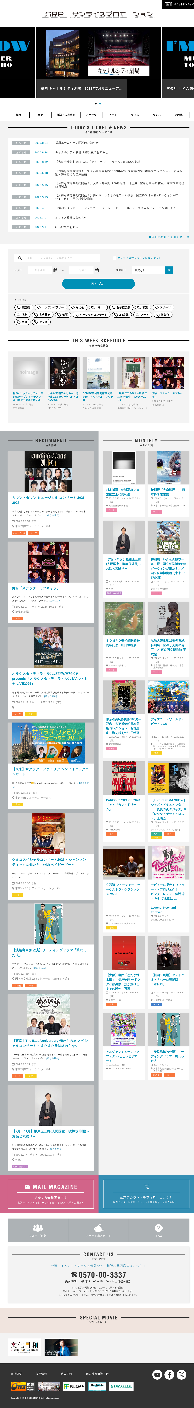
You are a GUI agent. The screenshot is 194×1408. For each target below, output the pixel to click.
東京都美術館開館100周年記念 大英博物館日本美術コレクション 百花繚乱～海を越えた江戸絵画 (123, 726)
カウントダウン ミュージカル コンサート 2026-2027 (49, 500)
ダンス (157, 114)
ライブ (34, 533)
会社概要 (16, 1373)
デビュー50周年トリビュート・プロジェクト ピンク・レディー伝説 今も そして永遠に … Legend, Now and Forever (168, 898)
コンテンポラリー (53, 307)
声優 (24, 322)
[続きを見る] (53, 515)
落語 (65, 314)
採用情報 (41, 1373)
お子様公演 (123, 307)
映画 (169, 834)
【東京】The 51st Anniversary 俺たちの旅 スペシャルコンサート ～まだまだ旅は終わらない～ (50, 1043)
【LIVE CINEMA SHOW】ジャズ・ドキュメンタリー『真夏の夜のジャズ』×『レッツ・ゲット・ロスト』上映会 (168, 809)
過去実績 (66, 1373)
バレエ (100, 307)
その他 (178, 114)
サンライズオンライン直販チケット (139, 257)
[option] (98, 62)
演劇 (24, 314)
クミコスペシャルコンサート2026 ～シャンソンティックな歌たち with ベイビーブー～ (49, 862)
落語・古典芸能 (66, 114)
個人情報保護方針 (97, 1373)
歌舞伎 (165, 314)
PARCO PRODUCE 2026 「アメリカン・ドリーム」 (123, 804)
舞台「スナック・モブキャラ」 (36, 588)
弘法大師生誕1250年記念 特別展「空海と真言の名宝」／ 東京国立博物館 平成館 (168, 647)
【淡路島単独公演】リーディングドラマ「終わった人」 (49, 952)
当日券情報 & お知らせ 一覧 (170, 237)
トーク (18, 1076)
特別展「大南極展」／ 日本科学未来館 (168, 492)
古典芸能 (44, 314)
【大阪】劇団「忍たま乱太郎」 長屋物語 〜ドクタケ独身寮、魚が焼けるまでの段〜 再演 (123, 981)
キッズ (135, 114)
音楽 (40, 114)
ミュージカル (19, 533)
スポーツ (91, 114)
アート (113, 114)
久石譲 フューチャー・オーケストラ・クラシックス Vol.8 (123, 889)
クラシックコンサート (93, 314)
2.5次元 (124, 314)
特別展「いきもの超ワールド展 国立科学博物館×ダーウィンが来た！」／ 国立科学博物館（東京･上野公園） (168, 568)
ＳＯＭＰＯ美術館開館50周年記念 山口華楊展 (123, 643)
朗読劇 (26, 307)
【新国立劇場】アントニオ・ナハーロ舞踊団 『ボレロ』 (167, 979)
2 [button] (100, 104)
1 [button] (96, 104)
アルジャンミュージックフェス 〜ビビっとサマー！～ (122, 1056)
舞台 (18, 114)
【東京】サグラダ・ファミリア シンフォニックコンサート (50, 771)
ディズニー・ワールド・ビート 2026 (167, 721)
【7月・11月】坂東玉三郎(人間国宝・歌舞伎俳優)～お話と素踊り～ (50, 1133)
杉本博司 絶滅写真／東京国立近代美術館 (122, 492)
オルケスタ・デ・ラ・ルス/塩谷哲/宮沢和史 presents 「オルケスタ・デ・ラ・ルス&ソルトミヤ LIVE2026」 (50, 678)
